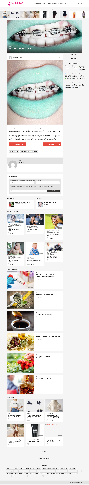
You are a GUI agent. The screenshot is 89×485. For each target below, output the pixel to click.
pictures (43, 473)
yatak (25, 475)
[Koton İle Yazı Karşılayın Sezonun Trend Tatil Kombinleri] (15, 430)
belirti (44, 468)
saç (48, 473)
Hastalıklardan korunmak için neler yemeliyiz (22, 203)
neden (29, 151)
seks (69, 473)
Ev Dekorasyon (62, 3)
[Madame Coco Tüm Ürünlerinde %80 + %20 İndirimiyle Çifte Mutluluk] (54, 405)
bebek (38, 468)
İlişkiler (29, 226)
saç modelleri (62, 473)
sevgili (8, 475)
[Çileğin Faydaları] (20, 363)
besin (49, 468)
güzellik (46, 471)
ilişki (69, 471)
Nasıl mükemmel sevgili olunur (53, 232)
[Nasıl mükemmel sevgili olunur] (54, 221)
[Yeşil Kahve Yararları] (20, 300)
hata (65, 471)
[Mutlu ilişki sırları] (34, 219)
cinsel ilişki (10, 471)
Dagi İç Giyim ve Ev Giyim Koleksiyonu (54, 440)
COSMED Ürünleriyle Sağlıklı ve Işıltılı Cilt (33, 440)
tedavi (19, 475)
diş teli (11, 151)
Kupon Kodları (37, 3)
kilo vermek (10, 473)
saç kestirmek (18, 224)
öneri (41, 475)
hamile (52, 471)
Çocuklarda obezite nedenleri (14, 257)
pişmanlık (52, 254)
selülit (75, 473)
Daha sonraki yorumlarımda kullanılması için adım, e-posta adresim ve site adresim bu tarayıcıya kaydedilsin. (32, 187)
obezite (12, 258)
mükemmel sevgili (55, 230)
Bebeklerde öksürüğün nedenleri (32, 257)
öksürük (32, 258)
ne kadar (23, 151)
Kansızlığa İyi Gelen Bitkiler (48, 337)
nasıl (17, 151)
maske (26, 473)
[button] (76, 3)
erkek (21, 471)
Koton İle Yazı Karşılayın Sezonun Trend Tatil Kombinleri (15, 441)
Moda (49, 3)
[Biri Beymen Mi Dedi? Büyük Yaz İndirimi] (15, 405)
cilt (66, 468)
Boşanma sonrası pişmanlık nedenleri (53, 253)
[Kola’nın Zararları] (20, 384)
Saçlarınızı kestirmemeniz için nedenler (14, 226)
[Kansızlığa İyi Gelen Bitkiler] (20, 342)
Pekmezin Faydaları (44, 315)
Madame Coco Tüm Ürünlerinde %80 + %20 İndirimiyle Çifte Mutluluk (54, 416)
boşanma (53, 251)
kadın (74, 471)
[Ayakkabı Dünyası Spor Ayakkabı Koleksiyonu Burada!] (34, 405)
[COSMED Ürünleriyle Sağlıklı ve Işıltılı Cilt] (34, 430)
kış (16, 473)
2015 (16, 468)
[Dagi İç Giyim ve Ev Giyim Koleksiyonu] (54, 430)
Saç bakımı (54, 473)
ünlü (46, 475)
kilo (79, 471)
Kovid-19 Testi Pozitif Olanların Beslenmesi (45, 276)
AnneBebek (10, 256)
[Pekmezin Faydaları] (20, 321)
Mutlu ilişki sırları (31, 227)
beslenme (55, 468)
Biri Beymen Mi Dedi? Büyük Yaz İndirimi (14, 415)
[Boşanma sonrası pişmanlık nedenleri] (54, 246)
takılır (35, 151)
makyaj (20, 473)
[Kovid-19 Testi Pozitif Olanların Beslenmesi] (20, 280)
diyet (16, 471)
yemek (30, 475)
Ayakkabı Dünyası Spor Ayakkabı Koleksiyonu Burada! (34, 416)
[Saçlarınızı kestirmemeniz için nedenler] (15, 218)
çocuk (14, 256)
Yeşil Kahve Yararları (44, 295)
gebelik (40, 471)
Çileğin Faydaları (43, 357)
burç (62, 468)
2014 (12, 468)
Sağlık (44, 3)
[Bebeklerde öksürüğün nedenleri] (34, 248)
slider (14, 475)
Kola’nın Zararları (43, 379)
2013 (8, 468)
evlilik (26, 471)
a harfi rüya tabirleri (25, 468)
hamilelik (58, 471)
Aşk (34, 468)
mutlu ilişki (34, 226)
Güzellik (54, 3)
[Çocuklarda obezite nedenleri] (15, 248)
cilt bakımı (72, 468)
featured (33, 471)
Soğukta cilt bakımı (50, 202)
